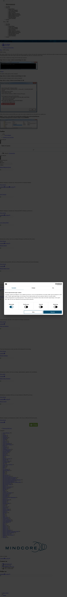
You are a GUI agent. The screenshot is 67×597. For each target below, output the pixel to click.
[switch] (26, 307)
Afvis (33, 312)
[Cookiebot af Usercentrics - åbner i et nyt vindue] (56, 284)
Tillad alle (52, 312)
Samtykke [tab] (14, 287)
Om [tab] (53, 287)
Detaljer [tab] (33, 287)
